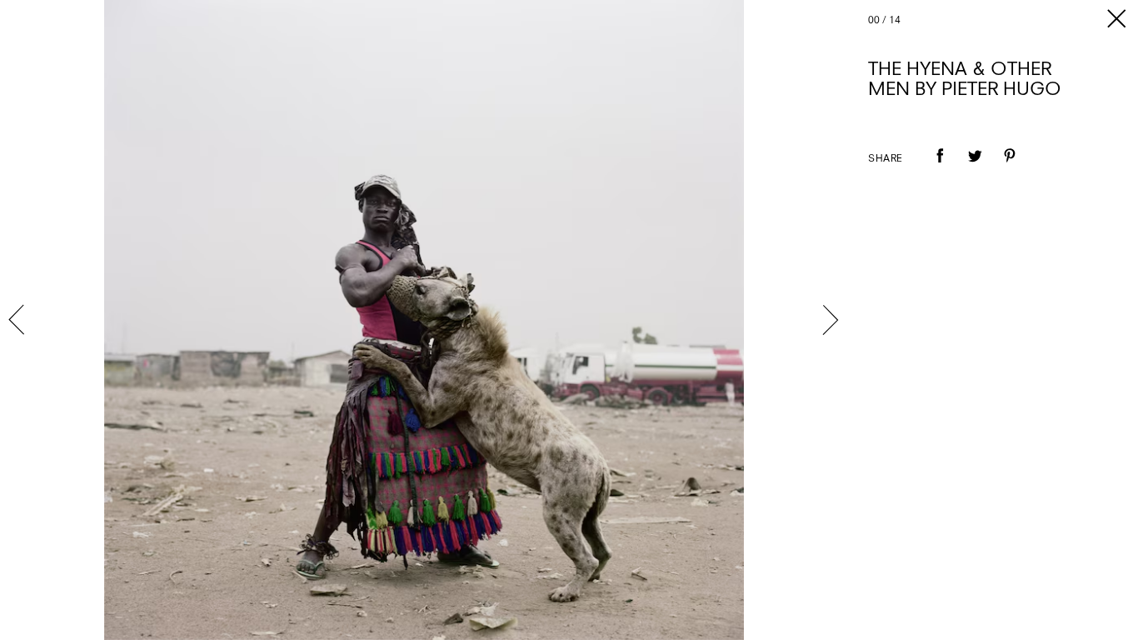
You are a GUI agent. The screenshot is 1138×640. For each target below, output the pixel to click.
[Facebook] (940, 167)
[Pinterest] (1010, 167)
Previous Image (18, 320)
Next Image (829, 320)
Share (885, 159)
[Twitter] (975, 167)
